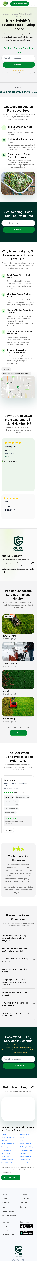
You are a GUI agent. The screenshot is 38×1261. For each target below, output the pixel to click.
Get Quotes (17, 1066)
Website (9, 830)
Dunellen (4, 1140)
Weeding (18, 16)
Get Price (17, 65)
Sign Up (4, 1226)
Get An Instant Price (19, 4)
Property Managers (8, 1211)
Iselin (21, 1140)
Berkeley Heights (25, 1147)
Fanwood (4, 1153)
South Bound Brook (26, 1150)
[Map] (19, 1109)
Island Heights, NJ (26, 14)
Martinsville (24, 1159)
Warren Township (7, 1159)
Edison (22, 1137)
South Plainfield (6, 1137)
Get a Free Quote (10, 1177)
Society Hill (5, 1156)
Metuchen (23, 1134)
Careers (23, 1207)
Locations (6, 14)
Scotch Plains (5, 1163)
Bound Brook (24, 1144)
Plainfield (4, 1134)
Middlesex (5, 1150)
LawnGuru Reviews (8, 1216)
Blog (3, 1207)
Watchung (4, 1147)
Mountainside (24, 1156)
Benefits (4, 1230)
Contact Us (24, 1198)
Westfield (23, 1153)
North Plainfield (6, 1144)
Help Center (24, 1203)
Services (4, 1198)
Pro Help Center (7, 1234)
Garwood (23, 1163)
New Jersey (15, 14)
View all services (18, 733)
